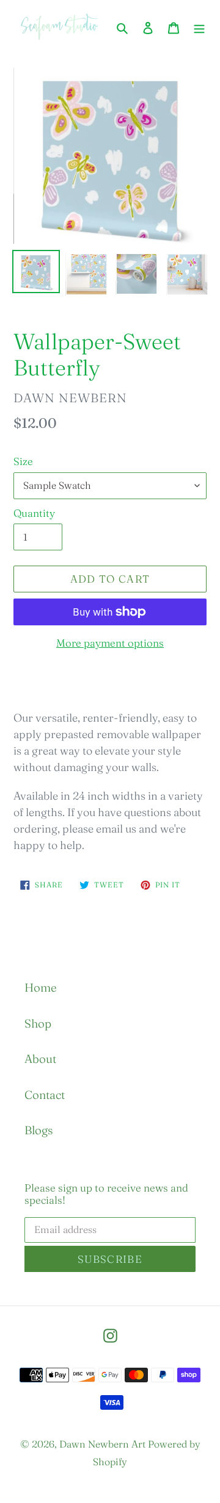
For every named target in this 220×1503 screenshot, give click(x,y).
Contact (44, 1094)
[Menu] (199, 27)
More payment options (110, 642)
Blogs (38, 1130)
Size (23, 461)
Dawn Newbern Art (102, 1444)
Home (40, 987)
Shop (37, 1023)
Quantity (34, 512)
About (40, 1058)
